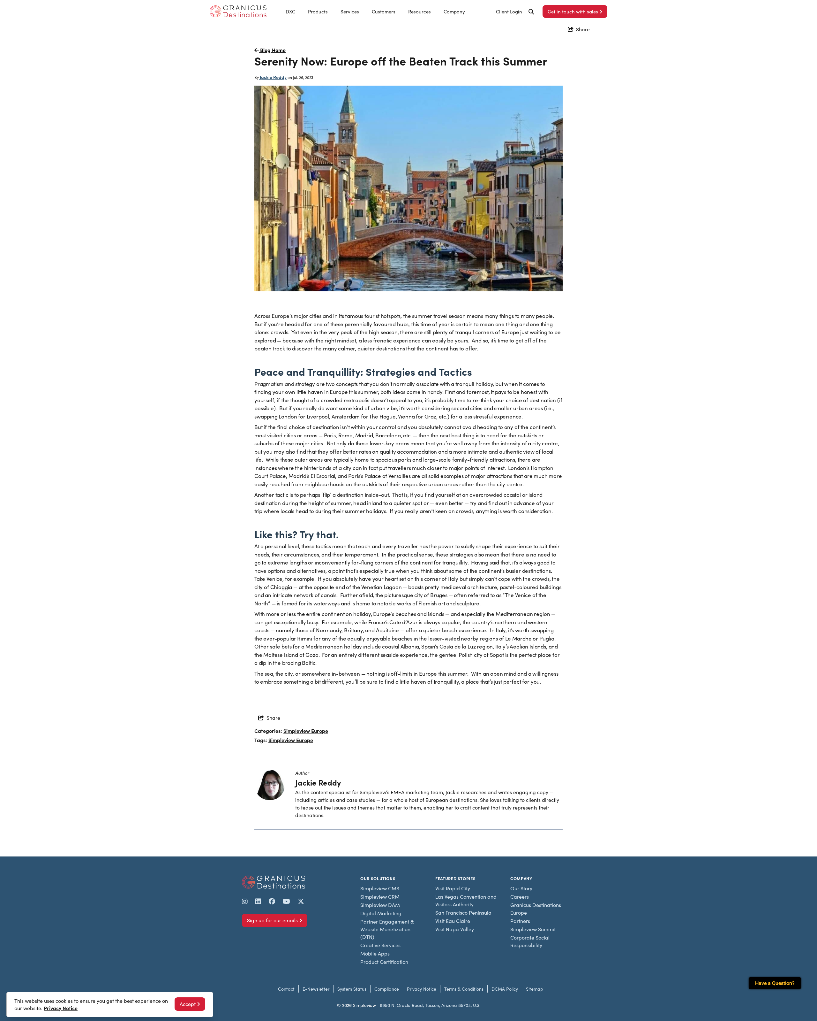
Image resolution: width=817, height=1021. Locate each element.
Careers (519, 896)
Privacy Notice (421, 989)
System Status (351, 989)
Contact (286, 989)
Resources (419, 11)
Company (454, 11)
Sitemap (534, 989)
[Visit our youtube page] (286, 901)
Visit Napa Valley (454, 929)
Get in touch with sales (573, 11)
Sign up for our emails (272, 920)
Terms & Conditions (463, 989)
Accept (188, 1004)
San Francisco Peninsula (463, 912)
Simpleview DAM (380, 905)
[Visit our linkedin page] (258, 901)
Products (318, 11)
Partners (520, 920)
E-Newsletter (316, 989)
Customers (383, 11)
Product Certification (384, 961)
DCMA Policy (504, 989)
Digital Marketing (380, 913)
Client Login (509, 11)
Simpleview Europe (305, 730)
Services (350, 11)
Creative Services (380, 945)
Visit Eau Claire (452, 920)
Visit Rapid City (452, 888)
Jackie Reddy (273, 77)
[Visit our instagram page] (245, 901)
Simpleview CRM (380, 896)
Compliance (386, 989)
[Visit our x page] (301, 901)
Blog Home (272, 49)
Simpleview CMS (379, 888)
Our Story (521, 888)
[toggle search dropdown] (531, 12)
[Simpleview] (238, 11)
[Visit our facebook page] (272, 901)
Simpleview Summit (533, 929)
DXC (290, 11)
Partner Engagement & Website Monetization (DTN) (387, 929)
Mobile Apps (375, 953)
